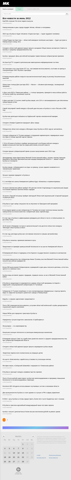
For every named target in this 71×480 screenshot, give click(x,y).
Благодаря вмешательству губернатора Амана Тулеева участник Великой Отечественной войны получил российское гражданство (35, 260)
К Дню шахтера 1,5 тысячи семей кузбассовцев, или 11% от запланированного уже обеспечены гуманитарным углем (35, 101)
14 (18, 453)
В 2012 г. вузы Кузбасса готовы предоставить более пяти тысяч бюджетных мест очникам (33, 399)
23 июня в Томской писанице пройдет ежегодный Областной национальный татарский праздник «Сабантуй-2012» (35, 196)
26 (9, 462)
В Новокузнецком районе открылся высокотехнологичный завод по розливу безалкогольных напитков (34, 77)
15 (23, 453)
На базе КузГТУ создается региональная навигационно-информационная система (31, 62)
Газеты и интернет (8, 9)
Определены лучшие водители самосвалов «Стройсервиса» (23, 320)
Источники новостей (41, 457)
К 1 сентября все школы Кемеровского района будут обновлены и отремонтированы (31, 181)
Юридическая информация (55, 455)
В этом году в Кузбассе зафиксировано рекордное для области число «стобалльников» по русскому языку (34, 219)
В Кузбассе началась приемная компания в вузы (19, 240)
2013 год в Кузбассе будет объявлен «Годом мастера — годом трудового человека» (31, 34)
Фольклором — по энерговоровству (15, 326)
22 (23, 457)
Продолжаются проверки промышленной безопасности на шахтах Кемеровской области (33, 246)
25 (5, 462)
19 (9, 457)
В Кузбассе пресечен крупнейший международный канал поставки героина (28, 405)
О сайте (38, 455)
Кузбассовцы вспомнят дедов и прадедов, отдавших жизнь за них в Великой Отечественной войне (34, 276)
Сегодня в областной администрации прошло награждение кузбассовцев (28, 346)
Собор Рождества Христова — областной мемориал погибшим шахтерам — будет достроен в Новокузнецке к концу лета (35, 41)
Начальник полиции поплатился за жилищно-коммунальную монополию (27, 332)
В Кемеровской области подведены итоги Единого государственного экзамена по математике (34, 253)
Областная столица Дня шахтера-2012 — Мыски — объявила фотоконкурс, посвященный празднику (33, 85)
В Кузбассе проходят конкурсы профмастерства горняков (22, 372)
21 (18, 457)
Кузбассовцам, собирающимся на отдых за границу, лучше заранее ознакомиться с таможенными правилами (31, 168)
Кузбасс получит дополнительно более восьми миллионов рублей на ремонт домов (31, 411)
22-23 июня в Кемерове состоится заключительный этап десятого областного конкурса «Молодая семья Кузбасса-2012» (32, 226)
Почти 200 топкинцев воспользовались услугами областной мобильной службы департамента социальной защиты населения (35, 306)
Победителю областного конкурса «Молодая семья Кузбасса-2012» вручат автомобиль (32, 129)
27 (14, 462)
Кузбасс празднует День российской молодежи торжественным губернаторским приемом (33, 56)
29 (23, 462)
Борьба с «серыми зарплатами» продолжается (18, 299)
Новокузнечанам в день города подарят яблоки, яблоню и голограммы (26, 27)
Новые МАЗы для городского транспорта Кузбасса (20, 313)
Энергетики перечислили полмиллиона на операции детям (23, 353)
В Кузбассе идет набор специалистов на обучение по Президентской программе (30, 204)
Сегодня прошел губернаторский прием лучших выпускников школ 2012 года (29, 151)
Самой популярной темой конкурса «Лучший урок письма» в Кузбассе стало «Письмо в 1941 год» (34, 109)
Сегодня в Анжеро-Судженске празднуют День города (21, 123)
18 (5, 457)
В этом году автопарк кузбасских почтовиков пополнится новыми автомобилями (30, 234)
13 (14, 453)
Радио (19, 9)
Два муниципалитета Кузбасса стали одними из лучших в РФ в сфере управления (31, 392)
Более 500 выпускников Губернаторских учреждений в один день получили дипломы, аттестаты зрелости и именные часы (35, 268)
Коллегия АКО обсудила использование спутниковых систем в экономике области (31, 386)
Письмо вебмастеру (53, 457)
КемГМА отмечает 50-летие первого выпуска (18, 21)
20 (14, 457)
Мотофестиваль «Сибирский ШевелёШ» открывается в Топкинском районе (28, 366)
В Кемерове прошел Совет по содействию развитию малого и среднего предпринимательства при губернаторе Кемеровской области (35, 339)
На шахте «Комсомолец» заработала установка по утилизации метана (27, 359)
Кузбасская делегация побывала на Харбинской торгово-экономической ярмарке (30, 116)
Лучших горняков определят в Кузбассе (16, 175)
